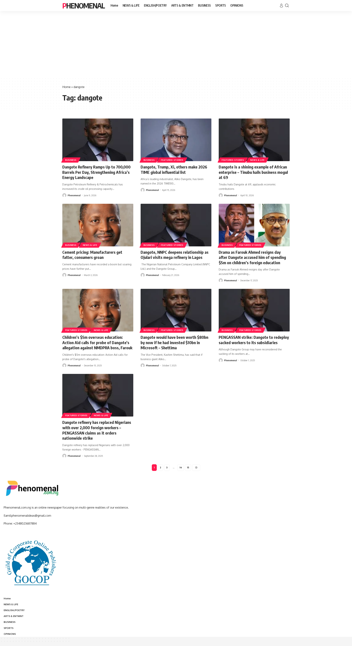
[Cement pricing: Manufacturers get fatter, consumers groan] (97, 225)
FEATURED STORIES (172, 160)
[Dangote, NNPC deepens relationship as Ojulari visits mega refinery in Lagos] (176, 225)
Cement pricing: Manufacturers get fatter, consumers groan (92, 255)
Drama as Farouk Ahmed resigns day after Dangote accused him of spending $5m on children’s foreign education (252, 257)
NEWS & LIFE (257, 160)
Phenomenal (83, 5)
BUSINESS (70, 160)
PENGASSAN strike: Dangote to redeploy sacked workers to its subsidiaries (254, 340)
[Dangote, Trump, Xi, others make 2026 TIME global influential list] (176, 140)
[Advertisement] (176, 49)
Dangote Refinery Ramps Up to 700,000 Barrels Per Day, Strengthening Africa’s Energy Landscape (96, 172)
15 (188, 467)
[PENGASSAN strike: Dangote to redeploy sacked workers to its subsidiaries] (254, 310)
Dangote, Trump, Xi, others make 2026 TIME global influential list (174, 169)
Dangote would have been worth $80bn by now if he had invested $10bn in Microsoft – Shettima (174, 342)
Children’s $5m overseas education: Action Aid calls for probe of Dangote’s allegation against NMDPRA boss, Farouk (97, 342)
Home (66, 87)
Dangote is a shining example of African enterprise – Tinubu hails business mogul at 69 (253, 172)
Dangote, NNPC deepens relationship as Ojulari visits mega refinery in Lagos (174, 255)
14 (180, 467)
